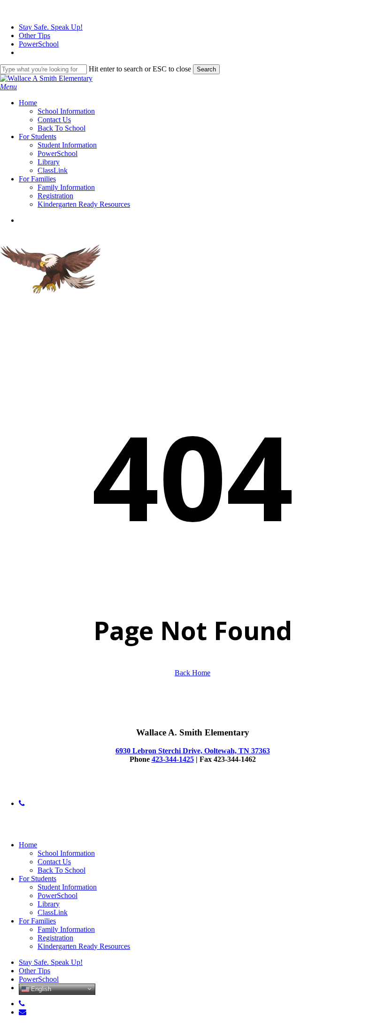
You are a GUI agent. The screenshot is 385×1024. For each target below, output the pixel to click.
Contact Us (54, 862)
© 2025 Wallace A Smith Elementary (54, 787)
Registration (55, 938)
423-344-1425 (173, 759)
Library (49, 904)
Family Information (66, 929)
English (40, 988)
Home (28, 845)
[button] (8, 87)
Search (206, 69)
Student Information (67, 887)
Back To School (61, 870)
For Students (37, 879)
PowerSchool (57, 895)
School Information (66, 853)
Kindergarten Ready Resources (84, 946)
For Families (37, 921)
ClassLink (53, 912)
